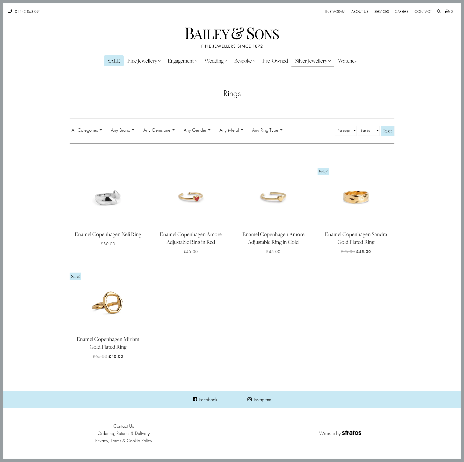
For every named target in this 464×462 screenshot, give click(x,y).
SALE (114, 60)
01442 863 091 (28, 11)
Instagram (335, 11)
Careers (401, 11)
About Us (359, 11)
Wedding (214, 60)
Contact (423, 11)
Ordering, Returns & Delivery (123, 433)
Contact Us (123, 426)
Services (381, 11)
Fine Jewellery (142, 60)
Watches (347, 60)
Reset (387, 131)
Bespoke (243, 60)
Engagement (181, 60)
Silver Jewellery (311, 60)
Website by (330, 433)
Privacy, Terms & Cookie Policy (123, 440)
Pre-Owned (275, 60)
